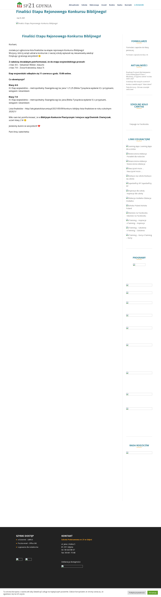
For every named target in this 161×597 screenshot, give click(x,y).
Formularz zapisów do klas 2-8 (137, 55)
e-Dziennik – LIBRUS (25, 539)
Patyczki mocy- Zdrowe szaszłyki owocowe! (137, 88)
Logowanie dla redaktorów (28, 547)
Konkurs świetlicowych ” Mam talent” (139, 84)
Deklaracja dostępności (70, 562)
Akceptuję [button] (152, 592)
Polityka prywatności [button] (137, 592)
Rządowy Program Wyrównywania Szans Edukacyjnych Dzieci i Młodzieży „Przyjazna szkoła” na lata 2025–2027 (139, 75)
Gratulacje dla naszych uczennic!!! (138, 82)
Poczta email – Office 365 (27, 543)
